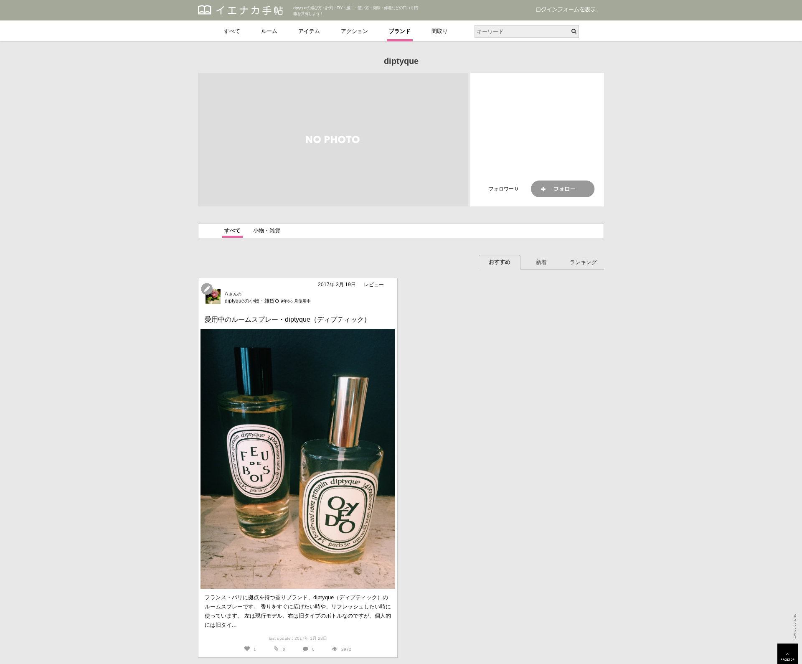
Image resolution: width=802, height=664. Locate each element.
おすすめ (499, 262)
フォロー (562, 189)
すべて (232, 31)
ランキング (583, 262)
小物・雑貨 (266, 230)
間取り (439, 31)
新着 (541, 262)
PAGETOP (787, 654)
